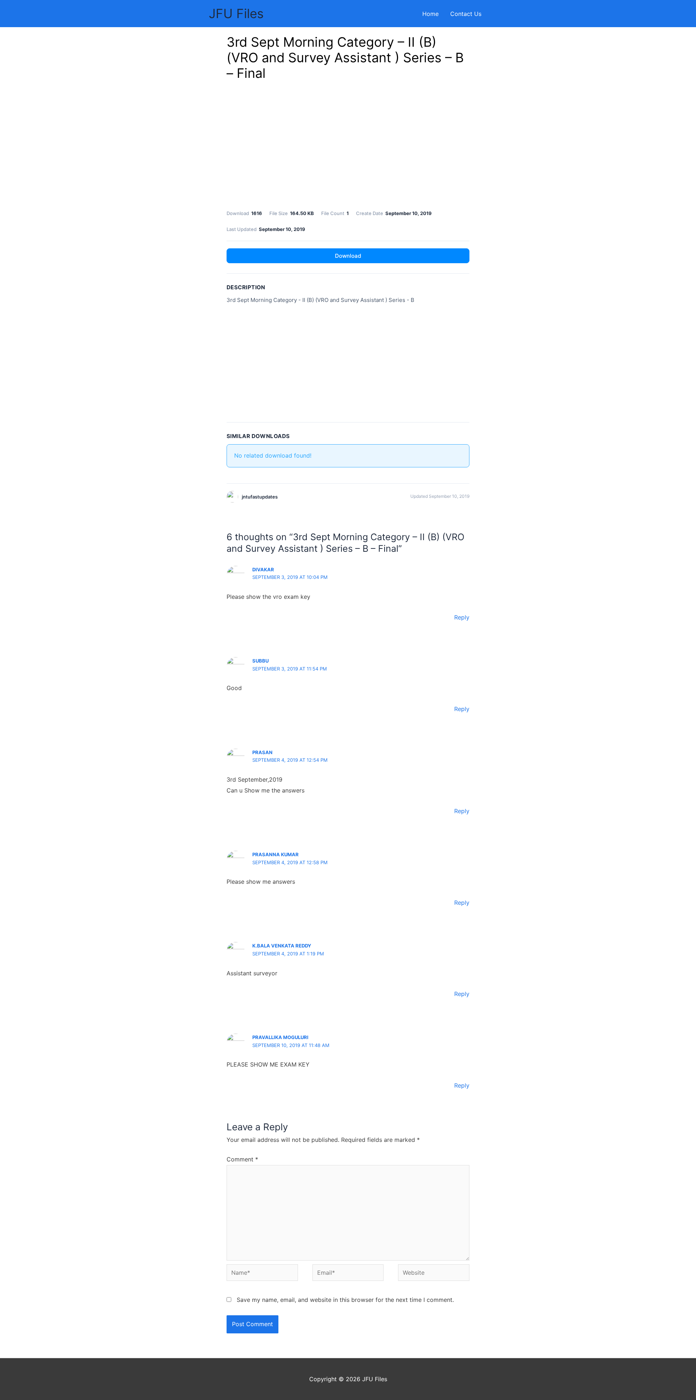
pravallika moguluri (280, 1037)
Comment (242, 1159)
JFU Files (236, 13)
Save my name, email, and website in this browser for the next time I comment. (345, 1299)
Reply (461, 617)
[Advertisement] (348, 147)
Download (348, 255)
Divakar (263, 569)
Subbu (260, 661)
